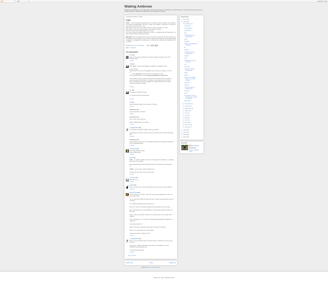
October (187, 106)
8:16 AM (132, 113)
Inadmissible (187, 30)
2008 (184, 130)
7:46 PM (132, 181)
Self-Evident (187, 100)
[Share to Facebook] (156, 45)
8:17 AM (132, 124)
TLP (131, 55)
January (187, 127)
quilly (131, 157)
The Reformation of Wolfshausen (189, 35)
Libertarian (187, 66)
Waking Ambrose (138, 6)
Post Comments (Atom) (154, 267)
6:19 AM (132, 60)
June (186, 115)
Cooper (131, 185)
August (187, 110)
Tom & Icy (132, 177)
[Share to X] (154, 45)
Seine (185, 93)
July (186, 113)
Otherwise (187, 82)
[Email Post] (147, 45)
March (186, 122)
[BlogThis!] (152, 45)
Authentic (186, 41)
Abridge (186, 49)
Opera (186, 72)
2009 (184, 21)
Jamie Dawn (133, 148)
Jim (131, 64)
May (186, 117)
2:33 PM (132, 174)
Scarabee (186, 91)
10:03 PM (132, 189)
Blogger (172, 277)
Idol (185, 32)
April (186, 120)
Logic (185, 58)
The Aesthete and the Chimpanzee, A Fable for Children (190, 97)
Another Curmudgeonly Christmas (190, 44)
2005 (184, 137)
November (188, 103)
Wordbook (133, 47)
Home (151, 262)
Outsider (186, 84)
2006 (184, 134)
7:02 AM (132, 106)
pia (130, 102)
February (187, 124)
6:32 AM (132, 99)
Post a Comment (132, 255)
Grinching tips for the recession (190, 61)
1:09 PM (132, 154)
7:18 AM (132, 235)
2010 (184, 19)
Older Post (172, 262)
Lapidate (186, 55)
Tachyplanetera (188, 28)
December (188, 23)
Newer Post (129, 262)
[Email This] (151, 45)
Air (185, 47)
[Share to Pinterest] (157, 45)
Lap (185, 64)
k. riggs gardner (134, 127)
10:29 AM (132, 136)
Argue (185, 39)
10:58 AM (132, 145)
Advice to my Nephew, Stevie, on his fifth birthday (190, 79)
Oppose (186, 75)
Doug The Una (133, 192)
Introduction (187, 25)
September (188, 108)
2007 (184, 132)
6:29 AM (132, 86)
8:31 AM (132, 252)
